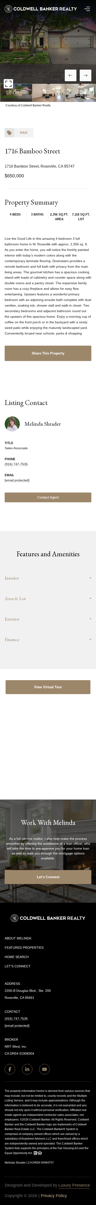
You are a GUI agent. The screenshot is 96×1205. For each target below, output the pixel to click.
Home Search (17, 957)
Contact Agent (48, 497)
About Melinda (18, 938)
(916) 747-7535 (16, 464)
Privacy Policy (54, 1195)
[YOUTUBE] (44, 1069)
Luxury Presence (74, 1185)
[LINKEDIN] (27, 1069)
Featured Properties (24, 947)
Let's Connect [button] (48, 877)
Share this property (48, 353)
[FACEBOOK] (10, 1069)
